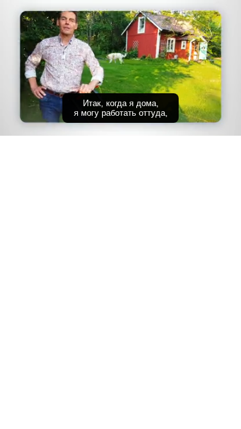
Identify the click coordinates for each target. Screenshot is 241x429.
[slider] (120, 108)
